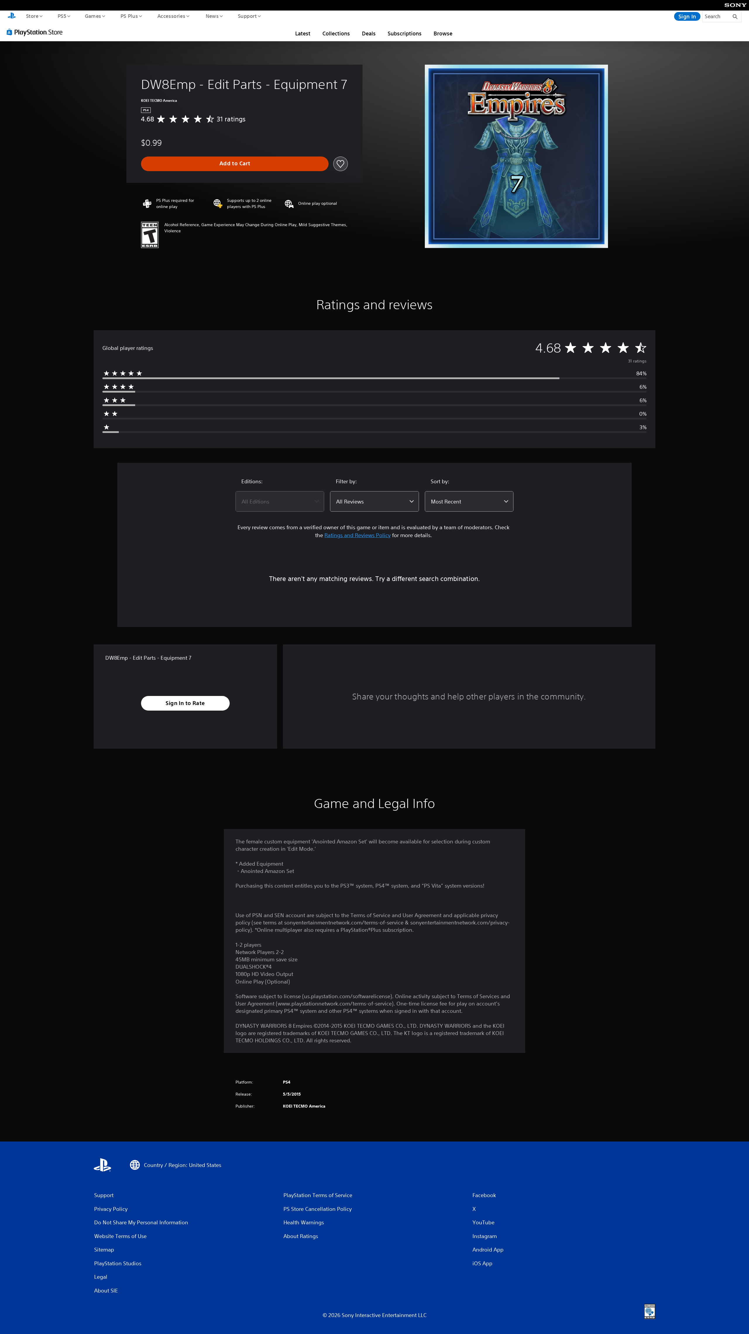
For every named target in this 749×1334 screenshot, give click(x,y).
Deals (369, 33)
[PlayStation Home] (12, 16)
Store (32, 16)
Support (247, 16)
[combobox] (280, 501)
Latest (302, 33)
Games (93, 16)
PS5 (61, 16)
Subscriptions (405, 33)
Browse (443, 33)
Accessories (171, 16)
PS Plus (129, 16)
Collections (336, 33)
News (212, 16)
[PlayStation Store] (36, 32)
